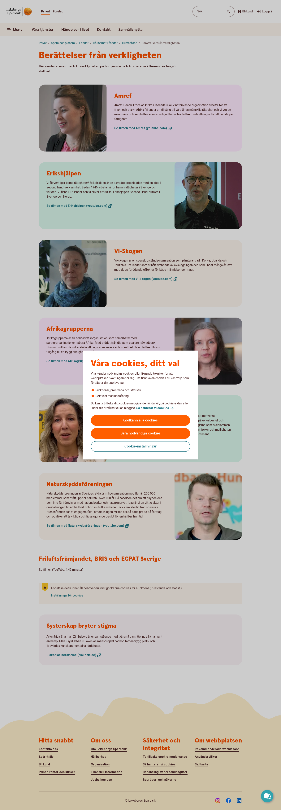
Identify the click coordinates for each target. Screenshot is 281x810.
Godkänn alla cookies (140, 420)
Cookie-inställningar (140, 446)
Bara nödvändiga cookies (140, 433)
